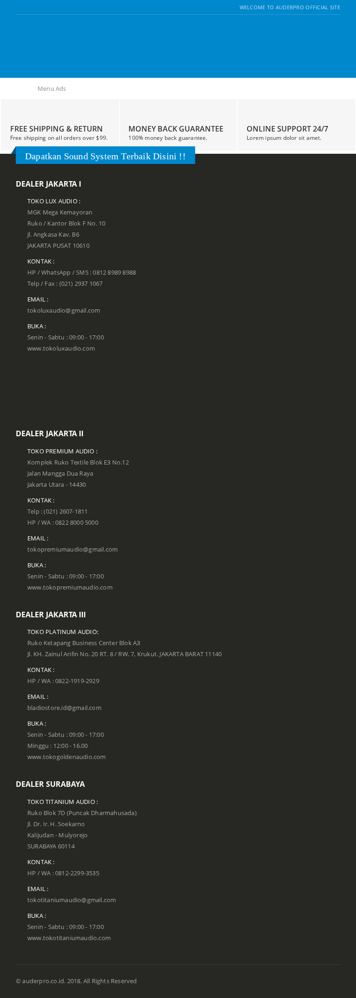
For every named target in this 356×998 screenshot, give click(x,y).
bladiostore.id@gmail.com (64, 708)
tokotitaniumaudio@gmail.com (71, 900)
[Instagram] (42, 7)
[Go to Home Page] (21, 88)
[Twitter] (31, 7)
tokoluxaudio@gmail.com (63, 310)
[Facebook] (19, 7)
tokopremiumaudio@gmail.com (72, 549)
